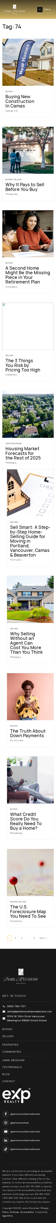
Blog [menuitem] (6, 1074)
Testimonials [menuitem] (12, 1067)
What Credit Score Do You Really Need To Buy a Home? (26, 821)
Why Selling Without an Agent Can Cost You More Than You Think (26, 643)
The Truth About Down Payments (28, 733)
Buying (9, 91)
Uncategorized (13, 443)
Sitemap (14, 1212)
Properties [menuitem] (10, 1044)
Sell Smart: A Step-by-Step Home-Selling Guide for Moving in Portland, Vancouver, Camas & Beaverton (30, 541)
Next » (43, 938)
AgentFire (7, 1216)
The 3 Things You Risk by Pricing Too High (22, 365)
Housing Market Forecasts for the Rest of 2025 (23, 453)
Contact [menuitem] (8, 1081)
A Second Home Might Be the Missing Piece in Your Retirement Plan (27, 275)
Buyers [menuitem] (7, 1029)
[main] (28, 474)
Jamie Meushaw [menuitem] (13, 1060)
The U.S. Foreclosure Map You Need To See (28, 911)
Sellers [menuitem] (8, 1036)
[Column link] (17, 9)
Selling (18, 179)
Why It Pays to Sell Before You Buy (24, 187)
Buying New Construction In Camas (19, 101)
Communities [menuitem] (11, 1051)
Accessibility (27, 1212)
